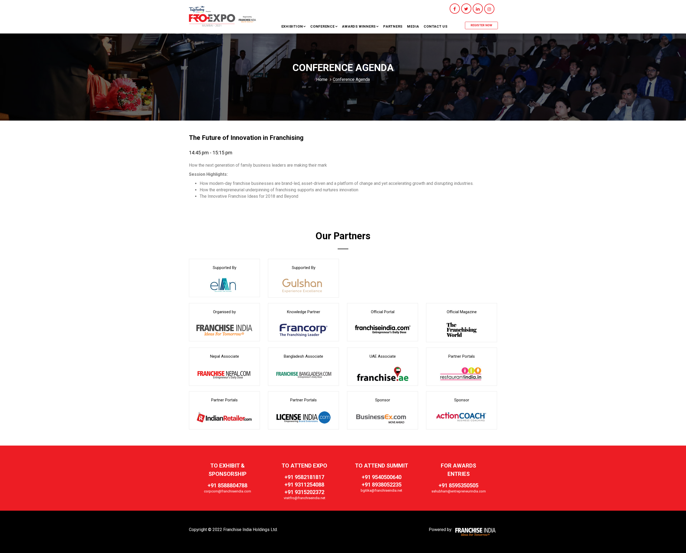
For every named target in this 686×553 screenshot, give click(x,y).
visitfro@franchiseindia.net (304, 498)
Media (413, 26)
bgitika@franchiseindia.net (381, 490)
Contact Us (436, 26)
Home (321, 79)
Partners (392, 26)
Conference (323, 26)
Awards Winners (359, 26)
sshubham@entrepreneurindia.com (458, 491)
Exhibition (292, 26)
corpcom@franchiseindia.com (227, 491)
